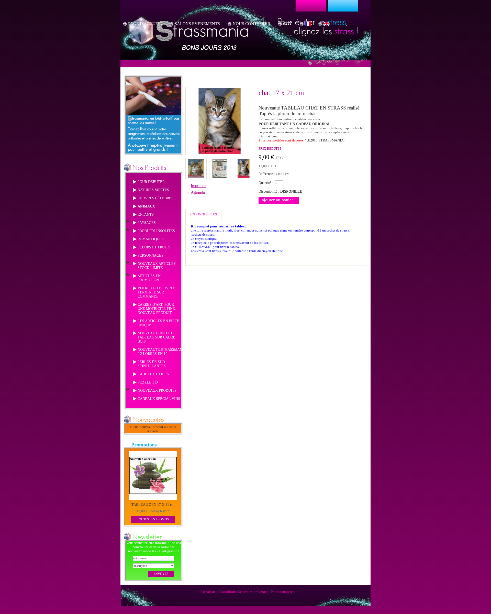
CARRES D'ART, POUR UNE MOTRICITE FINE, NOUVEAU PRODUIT (157, 309)
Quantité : (266, 183)
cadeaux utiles (153, 374)
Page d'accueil (145, 23)
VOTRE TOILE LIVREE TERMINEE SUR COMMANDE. (156, 292)
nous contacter (251, 23)
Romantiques (151, 239)
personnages (150, 255)
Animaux (146, 206)
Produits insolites (156, 231)
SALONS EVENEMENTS (197, 23)
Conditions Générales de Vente (243, 592)
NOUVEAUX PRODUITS (157, 390)
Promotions (144, 444)
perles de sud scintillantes (152, 364)
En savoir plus (203, 214)
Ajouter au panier (277, 199)
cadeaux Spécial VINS (159, 399)
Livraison (207, 592)
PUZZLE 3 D (148, 382)
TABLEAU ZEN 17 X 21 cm (152, 505)
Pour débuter (151, 182)
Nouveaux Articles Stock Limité (157, 266)
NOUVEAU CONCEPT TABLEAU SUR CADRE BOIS (156, 337)
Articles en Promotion (149, 278)
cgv (287, 23)
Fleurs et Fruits (154, 247)
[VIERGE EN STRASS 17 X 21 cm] (219, 161)
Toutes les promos (153, 519)
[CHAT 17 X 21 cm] (196, 161)
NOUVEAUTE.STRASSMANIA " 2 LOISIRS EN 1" (162, 352)
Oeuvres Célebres (155, 198)
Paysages (147, 223)
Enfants (146, 214)
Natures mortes (153, 190)
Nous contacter (282, 592)
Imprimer (198, 185)
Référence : (267, 174)
